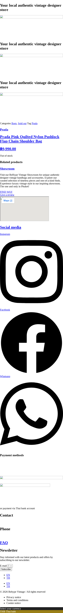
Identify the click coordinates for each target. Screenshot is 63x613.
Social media (10, 227)
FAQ (4, 543)
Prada (34, 123)
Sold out (22, 123)
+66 (2, 535)
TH (8, 577)
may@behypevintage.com (13, 522)
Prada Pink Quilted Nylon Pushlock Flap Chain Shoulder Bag (29, 139)
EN (8, 575)
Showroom (7, 168)
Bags (14, 123)
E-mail (3, 565)
